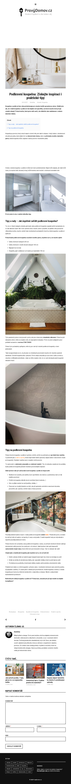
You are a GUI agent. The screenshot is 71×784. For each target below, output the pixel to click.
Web (6, 735)
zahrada (8, 762)
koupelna (21, 612)
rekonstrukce (45, 612)
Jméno (8, 726)
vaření (29, 772)
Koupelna (45, 102)
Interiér (39, 102)
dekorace (29, 762)
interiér (14, 762)
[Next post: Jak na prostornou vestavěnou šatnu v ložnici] (65, 619)
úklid (18, 765)
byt (22, 768)
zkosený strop (35, 614)
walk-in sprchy (20, 457)
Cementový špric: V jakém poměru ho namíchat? (35, 681)
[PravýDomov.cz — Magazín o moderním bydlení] (35, 12)
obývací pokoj (22, 772)
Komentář (9, 701)
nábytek (8, 768)
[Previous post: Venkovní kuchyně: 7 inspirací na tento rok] (6, 619)
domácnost (22, 762)
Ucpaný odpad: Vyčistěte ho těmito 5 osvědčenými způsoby (55, 680)
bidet (47, 535)
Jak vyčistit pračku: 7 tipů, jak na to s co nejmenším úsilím (14, 680)
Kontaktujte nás (42, 771)
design (8, 772)
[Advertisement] (35, 30)
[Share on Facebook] (35, 619)
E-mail (39, 726)
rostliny (14, 772)
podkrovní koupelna (33, 612)
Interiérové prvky (10, 765)
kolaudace (13, 612)
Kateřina (32, 102)
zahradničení (16, 768)
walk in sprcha (56, 612)
